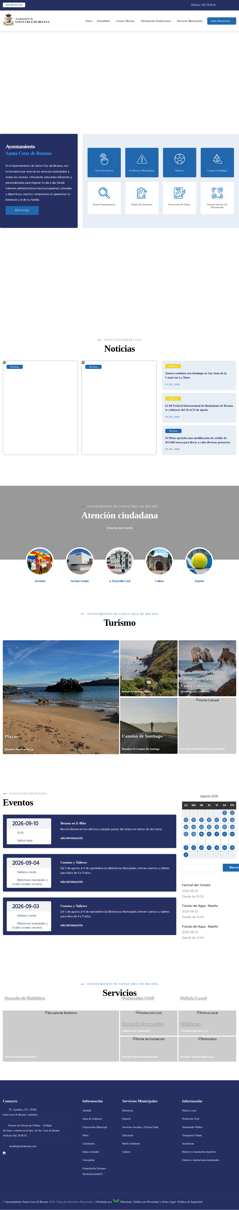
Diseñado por (104, 1201)
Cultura (173, 366)
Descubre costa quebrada (195, 691)
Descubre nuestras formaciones (140, 1056)
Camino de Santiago (142, 735)
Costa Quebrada (196, 678)
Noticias (14, 367)
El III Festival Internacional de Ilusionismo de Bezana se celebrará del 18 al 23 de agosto (199, 407)
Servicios (22, 210)
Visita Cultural (195, 685)
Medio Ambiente (131, 1143)
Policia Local (193, 998)
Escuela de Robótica (25, 998)
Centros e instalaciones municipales (200, 1160)
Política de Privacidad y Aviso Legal (155, 1201)
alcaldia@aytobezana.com (22, 1146)
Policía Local (189, 1110)
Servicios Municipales (190, 20)
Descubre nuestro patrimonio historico (202, 749)
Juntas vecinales (91, 1151)
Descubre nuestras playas (19, 749)
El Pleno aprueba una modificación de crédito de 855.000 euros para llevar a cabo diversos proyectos (197, 440)
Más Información (71, 838)
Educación (127, 1135)
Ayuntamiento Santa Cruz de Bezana (26, 1201)
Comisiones (89, 1143)
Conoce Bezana (125, 20)
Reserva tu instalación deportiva (199, 1151)
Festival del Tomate (196, 885)
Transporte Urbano (192, 1135)
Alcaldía (87, 1110)
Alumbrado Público (192, 1127)
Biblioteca (190, 1024)
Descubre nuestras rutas (136, 691)
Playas (11, 736)
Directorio (127, 1110)
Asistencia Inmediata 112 (194, 1030)
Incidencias (188, 1143)
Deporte (126, 1118)
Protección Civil (138, 998)
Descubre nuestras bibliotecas (197, 1056)
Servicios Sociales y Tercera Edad (140, 1127)
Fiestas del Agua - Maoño (200, 906)
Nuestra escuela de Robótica (21, 1056)
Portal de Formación (142, 1024)
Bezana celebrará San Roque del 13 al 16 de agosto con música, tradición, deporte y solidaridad (39, 444)
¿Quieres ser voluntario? (136, 1030)
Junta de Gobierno (92, 1118)
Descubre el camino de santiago (140, 749)
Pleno (86, 1135)
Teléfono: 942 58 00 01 (203, 5)
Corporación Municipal (95, 1127)
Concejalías (88, 1160)
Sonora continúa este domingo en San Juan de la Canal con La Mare (195, 375)
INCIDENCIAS (14, 5)
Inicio (89, 20)
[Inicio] (26, 19)
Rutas (128, 678)
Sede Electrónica (220, 20)
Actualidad (103, 20)
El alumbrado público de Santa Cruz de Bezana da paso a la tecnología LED (117, 444)
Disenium (126, 1201)
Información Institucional (155, 20)
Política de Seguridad (190, 1201)
